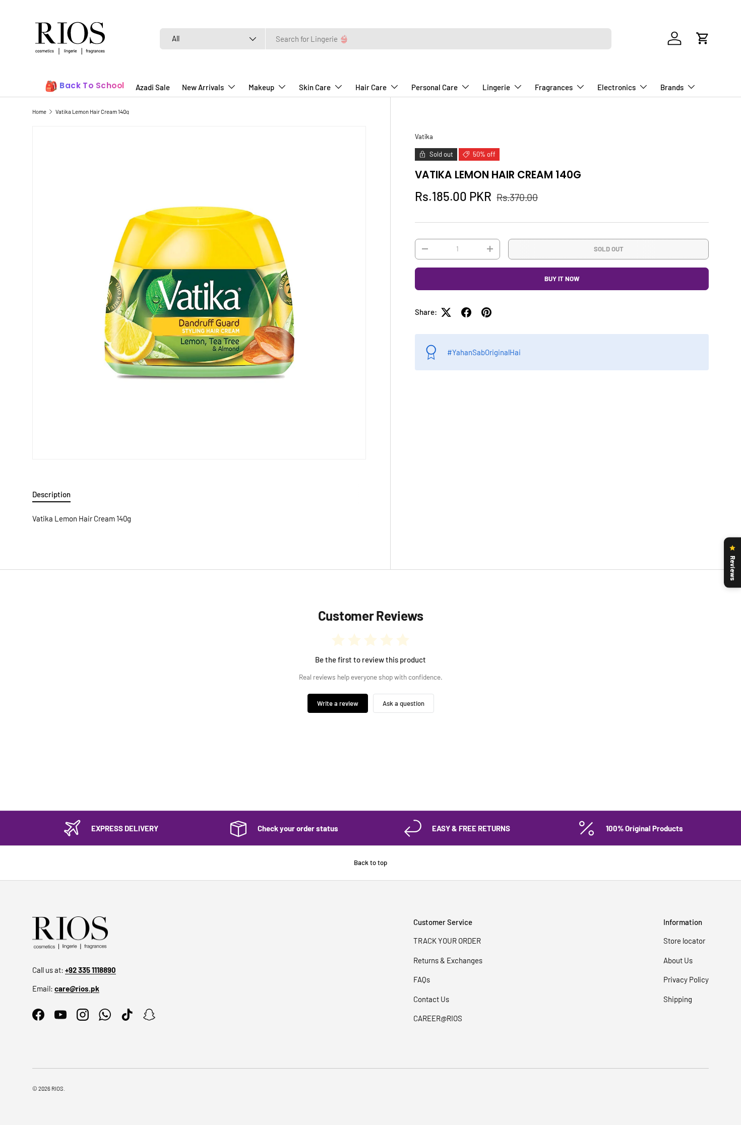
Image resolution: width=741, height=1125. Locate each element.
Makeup (261, 87)
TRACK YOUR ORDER (447, 940)
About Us (678, 960)
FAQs (421, 979)
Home (39, 111)
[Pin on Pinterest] (486, 312)
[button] (703, 38)
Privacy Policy (686, 979)
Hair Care (371, 87)
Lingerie (496, 87)
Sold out (609, 248)
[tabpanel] (199, 518)
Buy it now (562, 279)
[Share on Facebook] (466, 312)
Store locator (684, 940)
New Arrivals (203, 87)
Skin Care (315, 87)
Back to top (370, 862)
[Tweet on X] (446, 312)
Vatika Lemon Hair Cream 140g (92, 111)
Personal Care (434, 87)
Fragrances (554, 87)
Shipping (677, 999)
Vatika (424, 137)
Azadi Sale (153, 87)
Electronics (616, 87)
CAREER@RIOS (437, 1018)
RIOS (57, 1088)
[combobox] (385, 38)
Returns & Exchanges (447, 960)
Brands (672, 87)
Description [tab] (51, 494)
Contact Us (431, 999)
